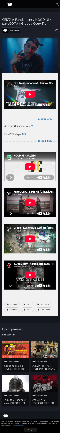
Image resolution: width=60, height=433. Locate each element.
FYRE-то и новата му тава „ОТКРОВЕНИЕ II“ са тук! (15, 403)
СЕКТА (28, 309)
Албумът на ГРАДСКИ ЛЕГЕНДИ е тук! (44, 403)
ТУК (31, 126)
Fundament (44, 309)
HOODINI (13, 304)
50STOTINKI (13, 361)
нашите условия (17, 425)
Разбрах (31, 430)
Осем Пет (13, 309)
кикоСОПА (44, 304)
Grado (28, 304)
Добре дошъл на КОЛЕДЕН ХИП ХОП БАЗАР (14, 369)
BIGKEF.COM (45, 119)
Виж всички (8, 334)
